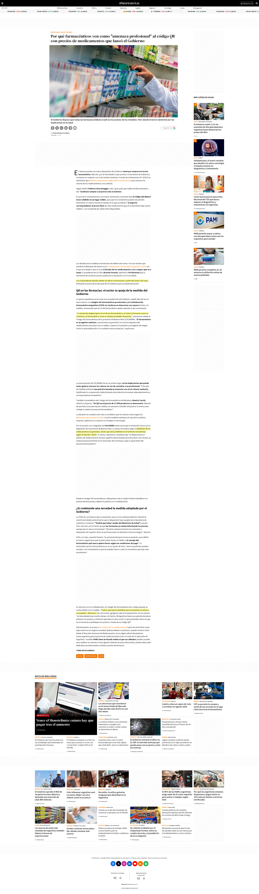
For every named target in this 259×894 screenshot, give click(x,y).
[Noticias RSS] (140, 863)
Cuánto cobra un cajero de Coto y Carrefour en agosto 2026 (176, 705)
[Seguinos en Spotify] (145, 863)
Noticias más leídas (46, 676)
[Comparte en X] (57, 128)
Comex (182, 8)
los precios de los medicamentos (113, 627)
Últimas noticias (62, 8)
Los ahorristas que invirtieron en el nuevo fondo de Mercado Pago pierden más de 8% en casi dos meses (113, 707)
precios (80, 656)
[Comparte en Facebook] (52, 128)
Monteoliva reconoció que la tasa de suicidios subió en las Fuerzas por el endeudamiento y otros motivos (177, 831)
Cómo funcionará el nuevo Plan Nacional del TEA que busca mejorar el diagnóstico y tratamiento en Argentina (208, 201)
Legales (137, 8)
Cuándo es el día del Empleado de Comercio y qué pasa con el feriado (113, 811)
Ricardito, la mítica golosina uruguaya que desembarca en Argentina (112, 795)
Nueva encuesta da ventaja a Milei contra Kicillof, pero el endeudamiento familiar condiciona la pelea (113, 832)
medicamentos (90, 656)
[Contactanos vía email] (115, 878)
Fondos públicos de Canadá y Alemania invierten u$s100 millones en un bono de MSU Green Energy (177, 813)
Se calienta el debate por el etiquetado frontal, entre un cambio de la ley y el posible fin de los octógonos (144, 832)
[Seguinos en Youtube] (134, 863)
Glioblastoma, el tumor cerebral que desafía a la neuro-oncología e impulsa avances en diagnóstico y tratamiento (209, 164)
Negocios (152, 8)
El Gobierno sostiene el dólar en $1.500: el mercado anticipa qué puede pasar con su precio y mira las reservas (145, 744)
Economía (79, 8)
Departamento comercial (141, 874)
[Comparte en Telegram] (70, 128)
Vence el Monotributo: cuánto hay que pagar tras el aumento (65, 722)
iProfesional (55, 32)
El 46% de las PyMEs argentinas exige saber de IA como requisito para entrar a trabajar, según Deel (177, 796)
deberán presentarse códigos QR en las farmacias (110, 180)
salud (101, 656)
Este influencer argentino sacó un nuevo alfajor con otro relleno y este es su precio (81, 795)
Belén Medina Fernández (61, 133)
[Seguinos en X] (118, 863)
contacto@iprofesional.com (129, 888)
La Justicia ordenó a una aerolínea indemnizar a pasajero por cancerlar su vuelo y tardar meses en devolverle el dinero (112, 726)
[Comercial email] (138, 878)
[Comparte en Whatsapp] (61, 128)
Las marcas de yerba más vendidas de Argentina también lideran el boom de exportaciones (49, 832)
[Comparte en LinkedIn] (66, 128)
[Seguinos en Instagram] (124, 863)
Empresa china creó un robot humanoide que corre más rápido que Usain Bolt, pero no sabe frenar (113, 742)
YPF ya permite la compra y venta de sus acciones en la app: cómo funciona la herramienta (208, 707)
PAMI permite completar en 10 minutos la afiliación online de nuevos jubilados (208, 272)
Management (197, 8)
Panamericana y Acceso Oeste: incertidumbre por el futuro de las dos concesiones (176, 724)
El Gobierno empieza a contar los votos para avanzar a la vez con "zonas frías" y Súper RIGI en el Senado (81, 744)
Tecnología (167, 8)
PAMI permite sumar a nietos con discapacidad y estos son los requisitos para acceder (209, 236)
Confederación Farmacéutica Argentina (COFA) (126, 266)
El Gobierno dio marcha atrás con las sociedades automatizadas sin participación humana (49, 742)
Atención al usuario (117, 873)
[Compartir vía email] (75, 128)
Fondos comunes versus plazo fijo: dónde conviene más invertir (80, 831)
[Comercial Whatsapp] (144, 878)
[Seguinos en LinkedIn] (129, 863)
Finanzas (108, 8)
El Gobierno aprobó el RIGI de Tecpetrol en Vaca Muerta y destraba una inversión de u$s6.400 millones (48, 796)
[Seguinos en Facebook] (113, 863)
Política (94, 8)
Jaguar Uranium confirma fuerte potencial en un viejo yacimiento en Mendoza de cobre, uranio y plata (177, 742)
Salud (63, 32)
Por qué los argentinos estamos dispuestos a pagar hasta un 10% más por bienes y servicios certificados (208, 796)
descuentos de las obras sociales (90, 417)
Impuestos (123, 8)
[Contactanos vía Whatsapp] (120, 878)
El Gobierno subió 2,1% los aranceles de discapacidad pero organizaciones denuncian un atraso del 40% (208, 128)
